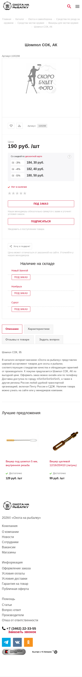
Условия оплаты (13, 573)
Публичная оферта (15, 588)
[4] (21, 193)
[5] (25, 193)
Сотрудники (10, 542)
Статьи (7, 604)
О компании (10, 531)
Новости (8, 537)
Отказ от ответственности (20, 620)
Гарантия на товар (15, 583)
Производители (13, 615)
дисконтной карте (33, 156)
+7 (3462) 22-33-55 (21, 628)
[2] (13, 193)
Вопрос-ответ (11, 610)
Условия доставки (14, 578)
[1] (10, 193)
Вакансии (8, 547)
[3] (17, 193)
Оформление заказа (16, 568)
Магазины (9, 552)
